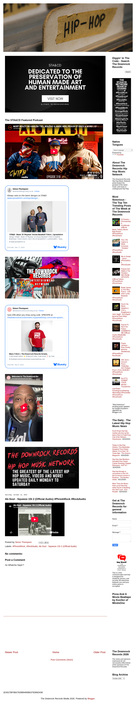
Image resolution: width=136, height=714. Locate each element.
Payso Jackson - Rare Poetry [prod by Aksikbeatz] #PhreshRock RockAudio (121, 349)
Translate (120, 155)
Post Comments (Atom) (62, 660)
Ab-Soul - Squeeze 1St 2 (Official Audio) (58, 546)
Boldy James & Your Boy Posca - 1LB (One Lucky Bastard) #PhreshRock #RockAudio (121, 294)
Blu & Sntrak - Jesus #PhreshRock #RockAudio (126, 261)
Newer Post (11, 652)
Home (55, 652)
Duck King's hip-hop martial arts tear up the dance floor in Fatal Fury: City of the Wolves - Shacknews (121, 435)
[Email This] (40, 543)
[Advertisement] (55, 631)
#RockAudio (32, 546)
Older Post (100, 652)
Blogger (91, 698)
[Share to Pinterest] (48, 543)
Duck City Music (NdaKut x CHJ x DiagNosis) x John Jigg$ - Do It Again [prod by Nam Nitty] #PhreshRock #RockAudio (121, 312)
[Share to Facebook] (46, 543)
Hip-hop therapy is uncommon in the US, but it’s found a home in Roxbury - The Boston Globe (121, 476)
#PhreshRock (18, 546)
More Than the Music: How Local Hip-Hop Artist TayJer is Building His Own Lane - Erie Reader (121, 488)
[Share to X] (44, 543)
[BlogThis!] (42, 543)
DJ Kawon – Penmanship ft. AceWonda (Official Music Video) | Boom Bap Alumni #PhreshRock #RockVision (121, 227)
